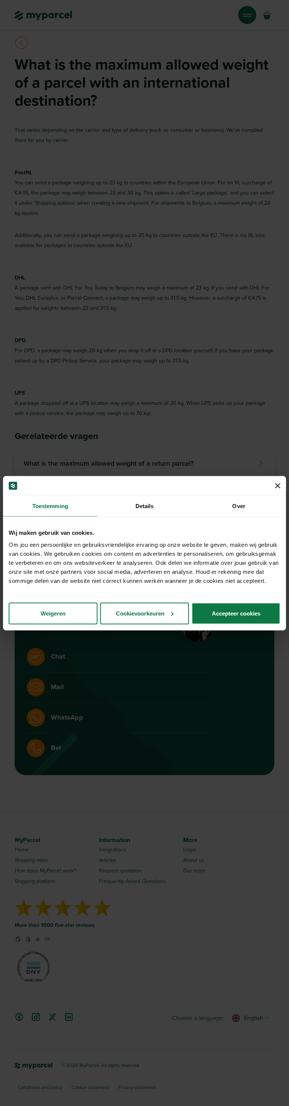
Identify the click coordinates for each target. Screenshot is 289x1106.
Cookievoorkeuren (140, 613)
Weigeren (53, 613)
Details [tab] (144, 506)
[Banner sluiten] (277, 485)
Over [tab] (238, 506)
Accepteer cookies (236, 613)
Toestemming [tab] (50, 506)
